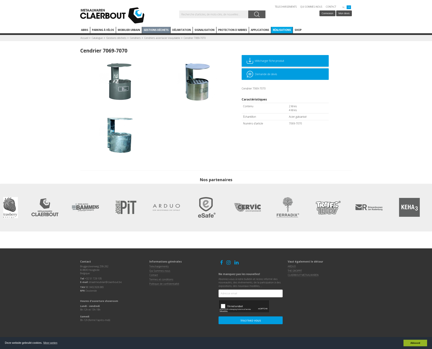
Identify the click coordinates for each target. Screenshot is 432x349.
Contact (331, 6)
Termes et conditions (161, 279)
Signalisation (204, 30)
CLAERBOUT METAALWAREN (303, 275)
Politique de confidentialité (164, 283)
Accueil (84, 38)
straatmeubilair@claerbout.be (105, 282)
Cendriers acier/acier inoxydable (162, 38)
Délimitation (181, 30)
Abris (84, 30)
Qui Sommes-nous (311, 6)
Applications (260, 30)
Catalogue (97, 38)
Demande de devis (266, 74)
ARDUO (292, 266)
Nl (343, 7)
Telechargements (286, 6)
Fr (349, 7)
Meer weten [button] (50, 342)
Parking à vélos (103, 30)
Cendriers (135, 38)
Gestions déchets (156, 30)
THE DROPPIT (295, 270)
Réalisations (282, 30)
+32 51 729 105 (93, 278)
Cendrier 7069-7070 (195, 38)
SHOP (298, 30)
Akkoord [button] (415, 343)
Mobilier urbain (129, 30)
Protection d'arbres (232, 30)
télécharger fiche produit (269, 61)
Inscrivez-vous (250, 320)
